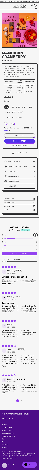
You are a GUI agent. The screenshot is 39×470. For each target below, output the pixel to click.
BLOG (3, 439)
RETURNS (5, 448)
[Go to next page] (25, 400)
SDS (5, 97)
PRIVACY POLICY (8, 427)
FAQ (3, 442)
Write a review (19, 254)
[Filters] (4, 260)
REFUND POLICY (7, 430)
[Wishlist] (35, 4)
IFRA (9, 97)
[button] (32, 5)
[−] (5, 123)
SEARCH (4, 424)
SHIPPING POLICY (8, 433)
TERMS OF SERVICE (8, 436)
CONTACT (5, 445)
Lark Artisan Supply (15, 451)
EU (12, 97)
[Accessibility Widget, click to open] (35, 235)
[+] (12, 123)
